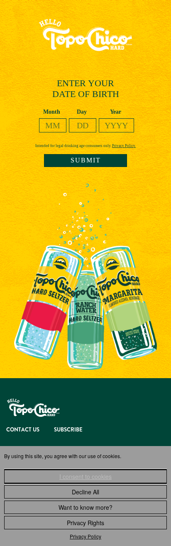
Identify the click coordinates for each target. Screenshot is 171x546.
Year (115, 112)
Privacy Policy (85, 536)
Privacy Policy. (124, 146)
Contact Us (22, 430)
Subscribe (68, 430)
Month (51, 112)
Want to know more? (85, 507)
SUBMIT (86, 160)
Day (82, 112)
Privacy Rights (85, 523)
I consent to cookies (85, 476)
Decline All (85, 492)
